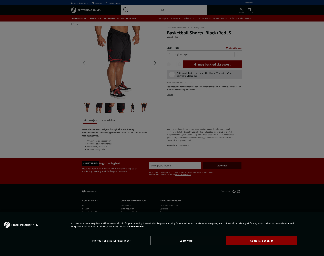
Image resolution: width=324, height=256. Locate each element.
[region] (162, 234)
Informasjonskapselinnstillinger (111, 240)
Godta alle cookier (261, 240)
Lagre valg (186, 240)
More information (135, 226)
